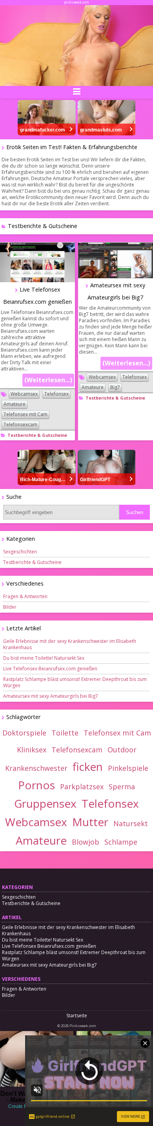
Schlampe (120, 842)
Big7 (115, 387)
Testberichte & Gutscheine (37, 435)
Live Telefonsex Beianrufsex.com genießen (50, 668)
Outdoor (122, 749)
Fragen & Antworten (25, 596)
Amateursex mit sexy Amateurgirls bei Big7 (50, 696)
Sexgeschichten (20, 551)
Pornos (36, 784)
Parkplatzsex (82, 786)
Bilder (9, 607)
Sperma (122, 786)
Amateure (15, 404)
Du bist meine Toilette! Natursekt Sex (43, 658)
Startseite (76, 1015)
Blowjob (85, 842)
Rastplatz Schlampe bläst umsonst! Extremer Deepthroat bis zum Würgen (75, 682)
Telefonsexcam (20, 424)
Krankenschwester (36, 768)
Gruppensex (45, 803)
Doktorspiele (24, 732)
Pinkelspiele (128, 768)
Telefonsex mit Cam (25, 414)
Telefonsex (56, 394)
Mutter (90, 821)
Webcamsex (24, 394)
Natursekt (130, 823)
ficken (88, 766)
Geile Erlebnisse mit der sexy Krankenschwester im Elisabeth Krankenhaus (69, 644)
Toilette (64, 732)
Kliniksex (31, 749)
